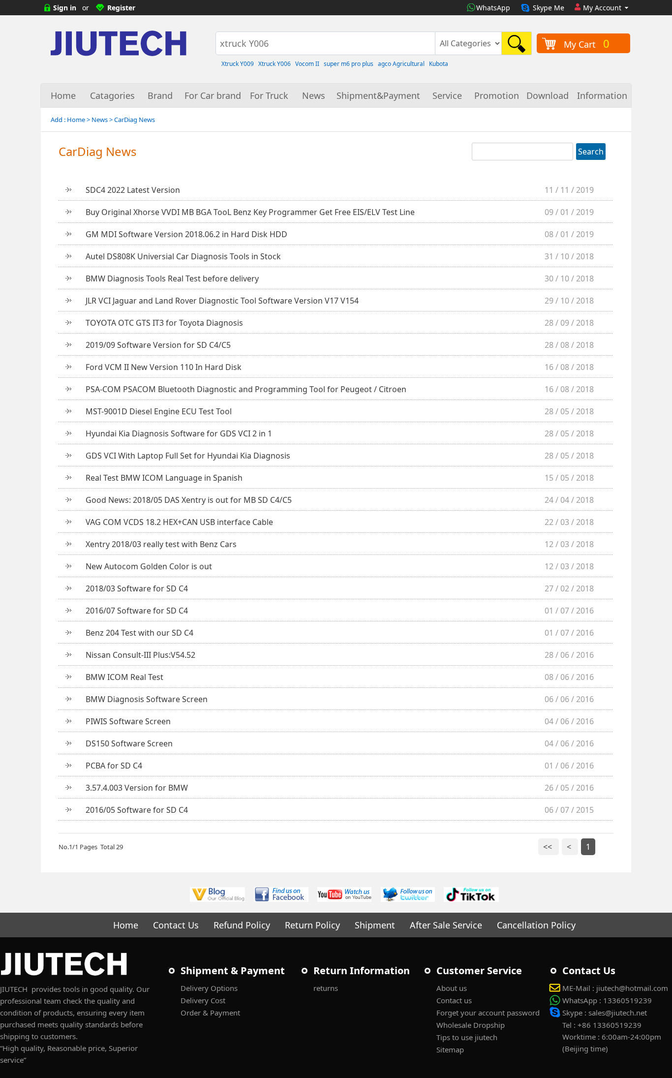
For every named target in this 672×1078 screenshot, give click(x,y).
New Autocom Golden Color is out (149, 566)
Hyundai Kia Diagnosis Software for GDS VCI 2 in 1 (179, 433)
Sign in (64, 7)
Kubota (438, 64)
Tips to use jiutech (466, 1037)
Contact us (454, 1000)
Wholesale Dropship (470, 1025)
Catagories (112, 95)
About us (451, 988)
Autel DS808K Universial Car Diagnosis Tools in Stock (183, 256)
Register (121, 7)
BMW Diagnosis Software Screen (147, 699)
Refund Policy (242, 925)
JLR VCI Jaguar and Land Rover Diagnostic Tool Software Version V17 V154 (222, 300)
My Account (602, 7)
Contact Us (176, 925)
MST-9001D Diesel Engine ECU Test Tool (159, 411)
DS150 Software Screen (129, 743)
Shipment (375, 925)
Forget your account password (488, 1012)
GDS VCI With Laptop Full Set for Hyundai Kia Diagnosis (188, 455)
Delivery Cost (203, 1000)
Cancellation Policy (536, 925)
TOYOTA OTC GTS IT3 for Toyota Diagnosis (164, 322)
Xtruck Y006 (274, 64)
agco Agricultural (401, 64)
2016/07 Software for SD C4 (137, 610)
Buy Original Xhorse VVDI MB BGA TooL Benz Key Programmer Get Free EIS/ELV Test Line (250, 212)
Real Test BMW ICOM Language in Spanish (164, 477)
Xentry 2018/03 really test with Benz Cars (161, 544)
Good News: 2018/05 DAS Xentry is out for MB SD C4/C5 (189, 499)
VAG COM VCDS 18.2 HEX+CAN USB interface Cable (179, 522)
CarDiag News (134, 119)
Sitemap (450, 1049)
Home (63, 95)
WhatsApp (493, 7)
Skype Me (548, 7)
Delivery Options (209, 988)
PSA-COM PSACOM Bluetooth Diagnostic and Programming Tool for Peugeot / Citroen (246, 389)
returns (325, 988)
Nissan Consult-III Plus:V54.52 (140, 654)
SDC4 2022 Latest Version (133, 190)
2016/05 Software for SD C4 (137, 809)
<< (548, 846)
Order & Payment (210, 1012)
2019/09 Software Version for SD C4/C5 (158, 344)
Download (547, 95)
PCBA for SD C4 (114, 765)
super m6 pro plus (348, 64)
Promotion (496, 95)
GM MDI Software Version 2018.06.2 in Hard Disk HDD (186, 234)
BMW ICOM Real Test (124, 677)
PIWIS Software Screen (128, 721)
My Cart (587, 43)
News (313, 95)
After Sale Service (446, 925)
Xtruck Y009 (237, 64)
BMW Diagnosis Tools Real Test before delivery (172, 278)
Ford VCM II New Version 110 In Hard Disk (164, 367)
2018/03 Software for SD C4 (137, 588)
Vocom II (307, 64)
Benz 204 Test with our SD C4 (139, 632)
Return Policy (312, 925)
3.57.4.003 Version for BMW (137, 787)
